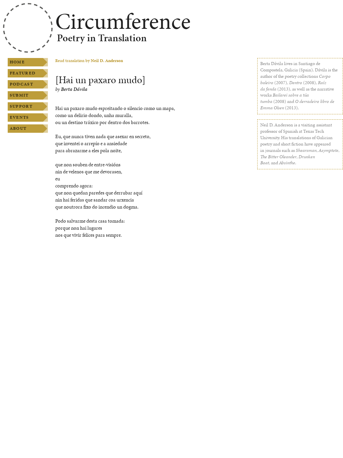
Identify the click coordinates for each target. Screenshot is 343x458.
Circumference (123, 21)
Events (19, 117)
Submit (19, 95)
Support (21, 106)
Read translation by (89, 61)
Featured (23, 73)
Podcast (21, 84)
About (18, 128)
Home (17, 62)
